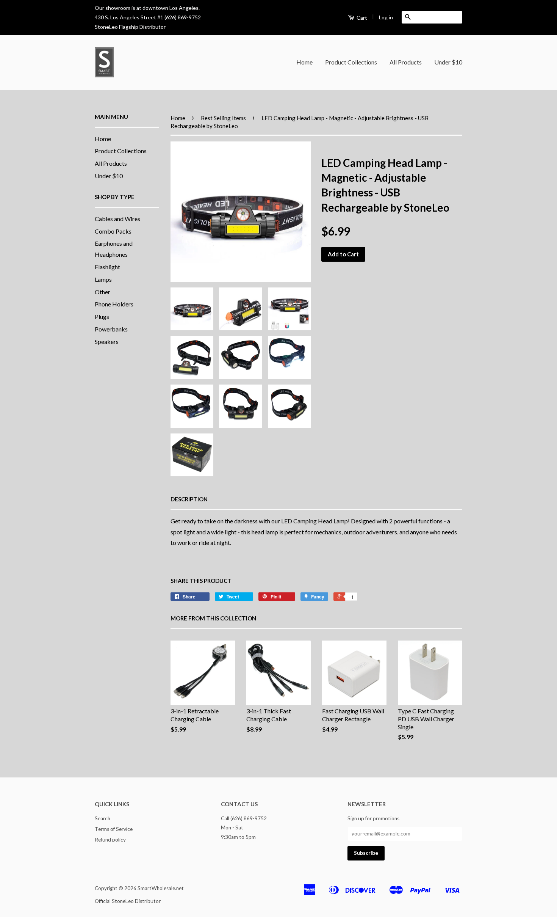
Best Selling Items (223, 118)
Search (102, 818)
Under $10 (448, 62)
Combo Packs (113, 231)
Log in (386, 17)
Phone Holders (114, 304)
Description (189, 499)
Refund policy (110, 840)
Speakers (107, 341)
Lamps (103, 279)
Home (304, 62)
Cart (361, 17)
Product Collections (351, 62)
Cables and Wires (117, 218)
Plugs (102, 316)
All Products (406, 62)
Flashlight (107, 266)
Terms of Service (114, 829)
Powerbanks (111, 329)
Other (102, 291)
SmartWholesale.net (161, 888)
